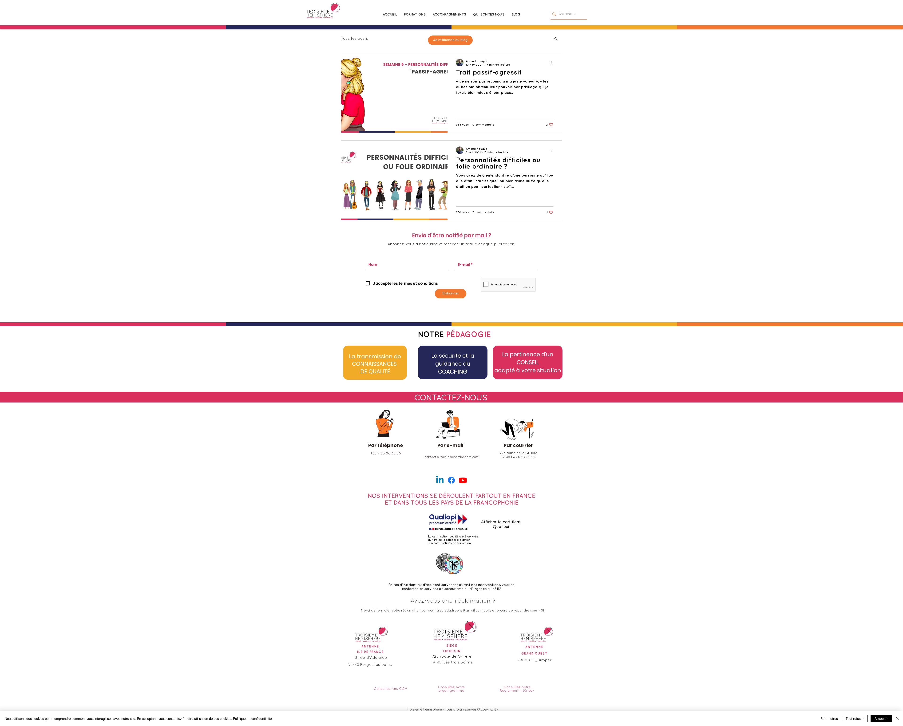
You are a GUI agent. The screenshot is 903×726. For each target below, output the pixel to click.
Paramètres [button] (829, 718)
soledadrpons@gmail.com (461, 610)
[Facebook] (451, 480)
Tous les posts (354, 38)
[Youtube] (462, 480)
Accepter (881, 718)
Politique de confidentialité (252, 718)
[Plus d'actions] (552, 62)
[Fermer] (897, 718)
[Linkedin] (439, 480)
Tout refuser (855, 718)
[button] (556, 39)
